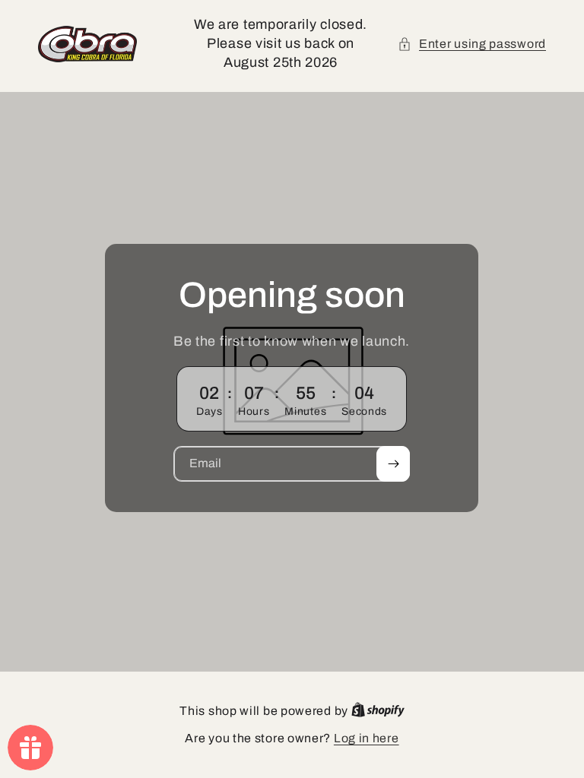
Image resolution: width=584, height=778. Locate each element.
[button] (472, 44)
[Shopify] (378, 710)
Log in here (366, 738)
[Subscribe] (394, 464)
